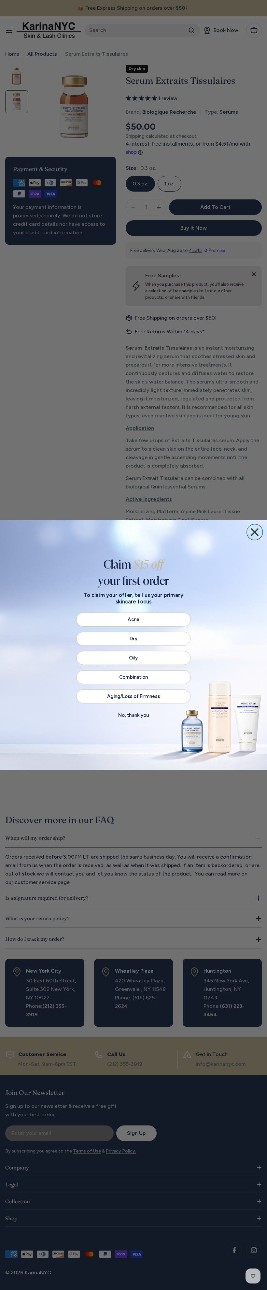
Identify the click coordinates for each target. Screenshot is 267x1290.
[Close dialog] (255, 532)
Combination (133, 677)
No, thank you (133, 715)
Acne (133, 619)
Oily (133, 658)
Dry (133, 639)
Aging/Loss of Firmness (133, 696)
